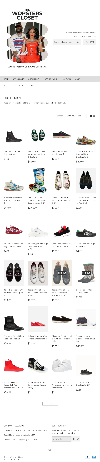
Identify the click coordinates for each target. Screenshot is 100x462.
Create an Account (89, 36)
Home (6, 85)
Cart (91, 42)
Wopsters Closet (16, 457)
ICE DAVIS (67, 79)
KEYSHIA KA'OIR (51, 79)
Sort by (60, 116)
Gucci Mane (18, 85)
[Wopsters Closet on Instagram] (49, 450)
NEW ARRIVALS (18, 79)
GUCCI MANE (33, 79)
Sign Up (76, 439)
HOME (6, 79)
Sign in (76, 36)
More (77, 79)
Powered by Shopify (12, 460)
